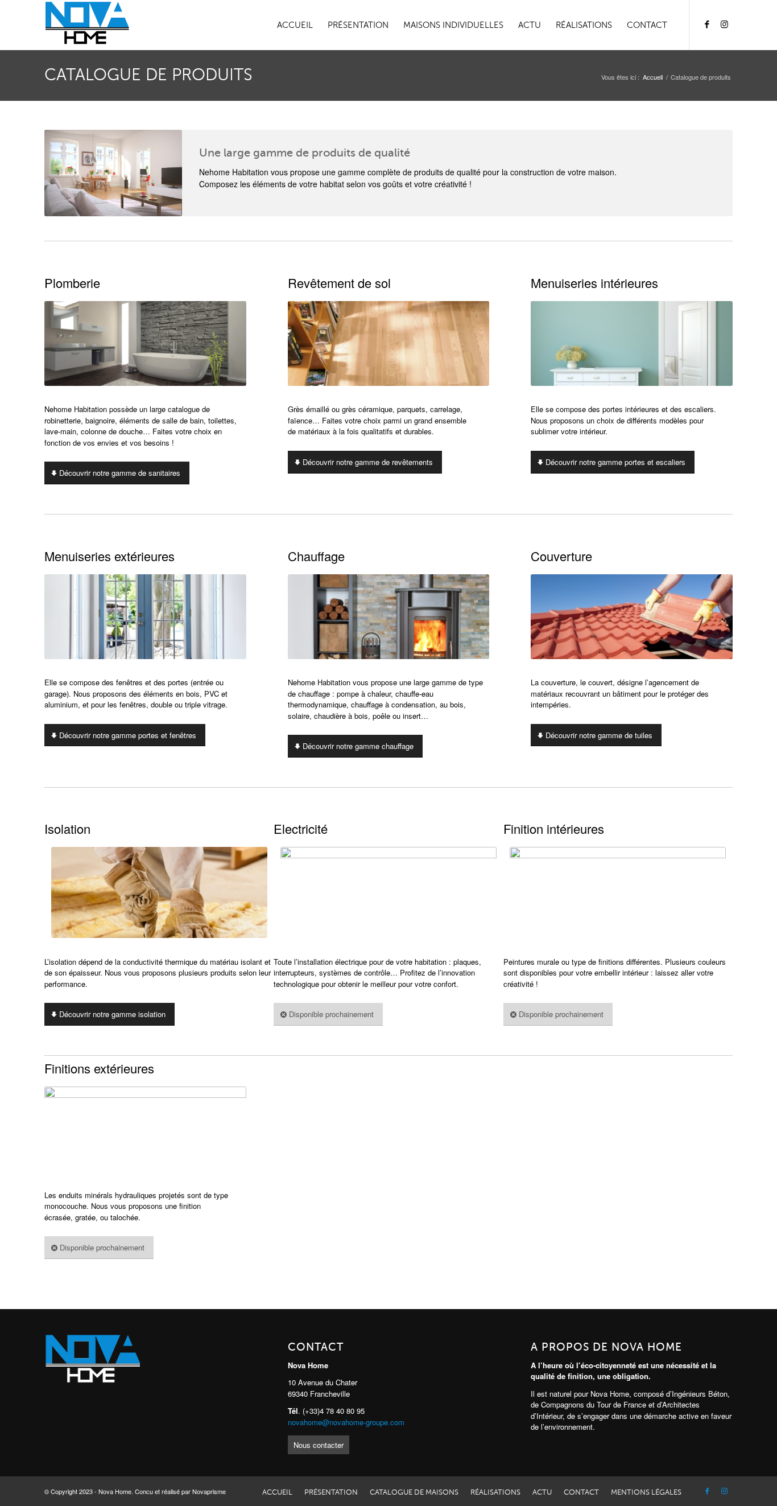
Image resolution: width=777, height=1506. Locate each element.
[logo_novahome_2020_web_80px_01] (86, 25)
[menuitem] (295, 25)
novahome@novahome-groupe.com (346, 1422)
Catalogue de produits (148, 74)
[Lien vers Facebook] (707, 24)
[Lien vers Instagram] (724, 24)
